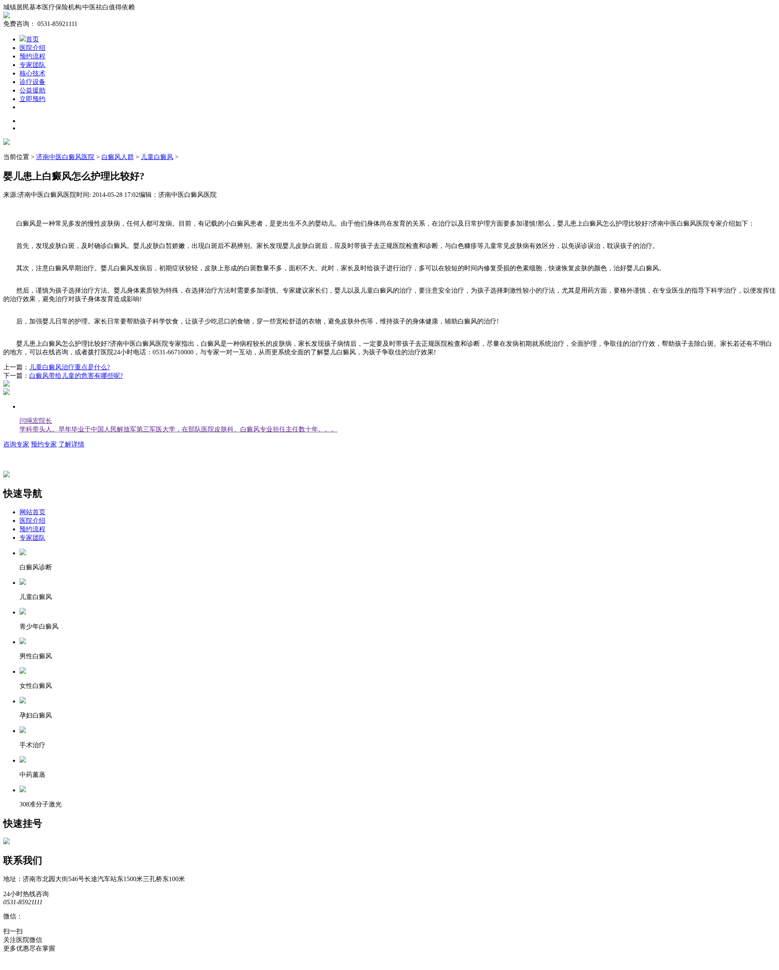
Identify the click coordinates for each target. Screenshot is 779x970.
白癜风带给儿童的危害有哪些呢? (76, 375)
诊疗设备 (32, 81)
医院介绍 (32, 47)
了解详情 (71, 444)
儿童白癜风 (157, 156)
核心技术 (32, 73)
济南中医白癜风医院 (65, 156)
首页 (32, 39)
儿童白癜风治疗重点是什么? (69, 367)
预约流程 (32, 56)
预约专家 (44, 444)
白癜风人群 (117, 156)
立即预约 (32, 98)
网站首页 (32, 512)
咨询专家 (16, 444)
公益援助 (32, 90)
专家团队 (32, 64)
